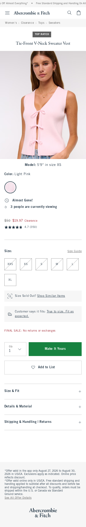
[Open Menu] (5, 12)
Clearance (27, 23)
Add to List (46, 367)
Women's (11, 23)
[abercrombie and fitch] (32, 12)
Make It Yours (55, 348)
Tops (41, 23)
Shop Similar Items (51, 296)
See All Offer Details (18, 498)
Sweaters (54, 23)
